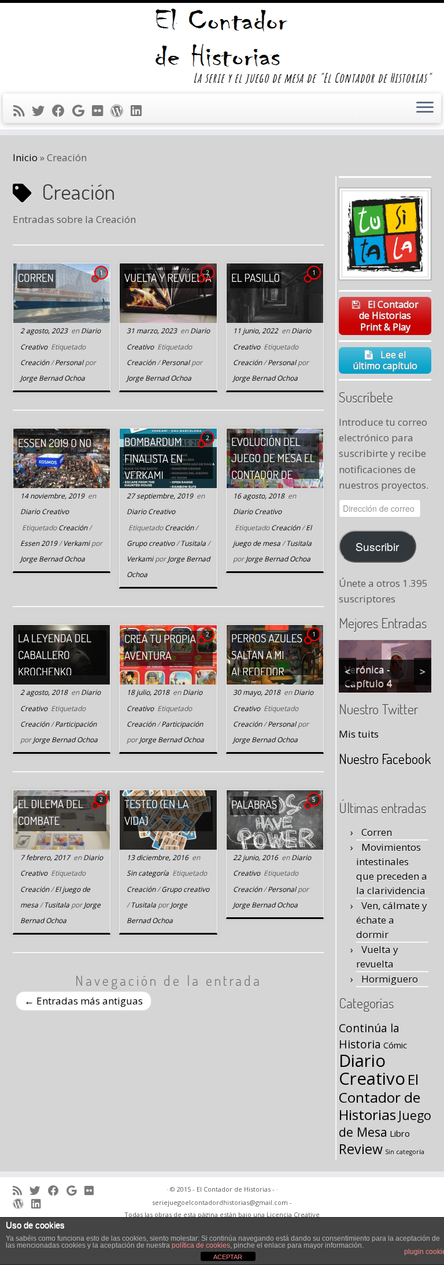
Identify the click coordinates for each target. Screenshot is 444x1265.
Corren (376, 832)
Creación (35, 362)
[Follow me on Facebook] (62, 110)
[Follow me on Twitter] (42, 110)
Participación (76, 724)
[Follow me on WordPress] (120, 110)
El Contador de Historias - (236, 1189)
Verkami (77, 543)
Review (361, 1149)
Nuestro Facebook (385, 759)
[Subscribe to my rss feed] (22, 110)
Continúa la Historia (369, 1036)
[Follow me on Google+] (82, 110)
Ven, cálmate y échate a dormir (391, 920)
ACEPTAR (227, 1256)
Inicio (25, 157)
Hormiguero (389, 978)
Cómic (395, 1045)
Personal (70, 362)
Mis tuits (359, 734)
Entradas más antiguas (83, 1000)
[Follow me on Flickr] (101, 110)
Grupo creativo (151, 543)
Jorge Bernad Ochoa (52, 378)
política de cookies (201, 1245)
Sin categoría (149, 873)
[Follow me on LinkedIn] (140, 110)
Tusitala (194, 543)
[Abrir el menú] (425, 108)
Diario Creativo (44, 511)
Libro (400, 1133)
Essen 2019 (39, 543)
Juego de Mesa (385, 1123)
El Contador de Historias (379, 1096)
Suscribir (377, 546)
